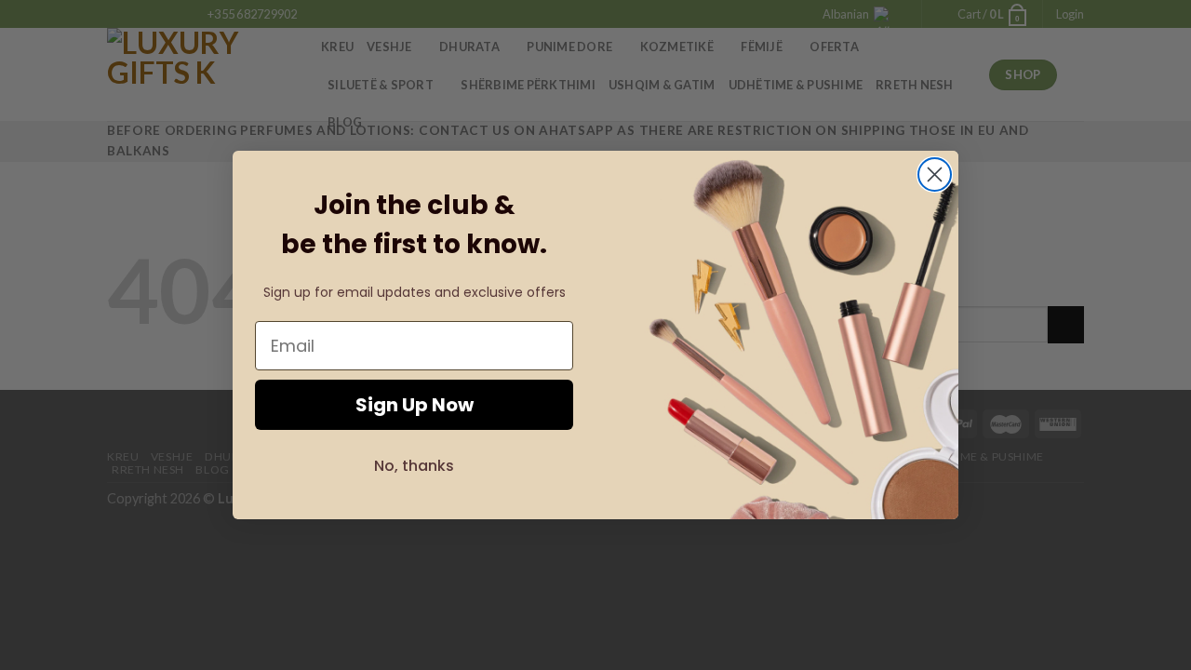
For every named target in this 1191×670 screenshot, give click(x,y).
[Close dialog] (934, 174)
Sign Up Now (414, 405)
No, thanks (414, 465)
